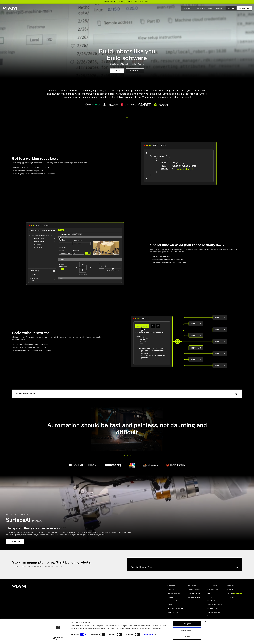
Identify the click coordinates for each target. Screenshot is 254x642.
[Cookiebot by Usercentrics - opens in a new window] (58, 638)
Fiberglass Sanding (195, 593)
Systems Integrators (214, 604)
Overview (170, 589)
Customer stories (194, 597)
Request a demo (173, 612)
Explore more (15, 541)
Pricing (169, 604)
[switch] (102, 634)
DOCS (210, 8)
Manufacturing (212, 608)
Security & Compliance (175, 608)
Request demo (244, 8)
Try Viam (210, 616)
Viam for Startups (213, 612)
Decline (187, 637)
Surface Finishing (194, 589)
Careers (234, 593)
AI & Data (170, 597)
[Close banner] (205, 621)
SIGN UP (117, 71)
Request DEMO (135, 71)
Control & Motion (173, 601)
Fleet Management (173, 593)
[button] (188, 8)
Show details (148, 634)
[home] (9, 8)
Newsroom (230, 597)
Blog (209, 593)
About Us (230, 589)
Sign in (231, 8)
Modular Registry (213, 601)
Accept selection (187, 630)
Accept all (187, 624)
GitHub (209, 597)
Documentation (212, 589)
